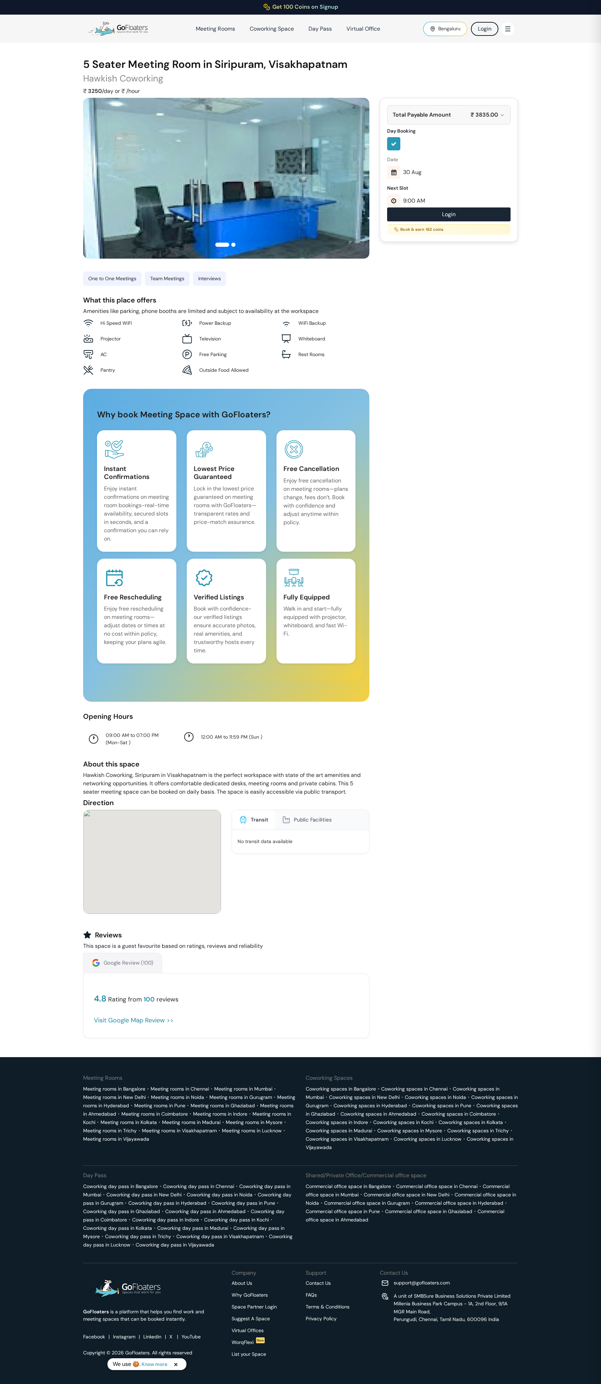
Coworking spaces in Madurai (339, 1130)
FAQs (311, 1295)
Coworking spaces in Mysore (409, 1130)
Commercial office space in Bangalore (348, 1186)
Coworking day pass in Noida (220, 1195)
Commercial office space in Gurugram (367, 1203)
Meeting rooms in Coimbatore (154, 1114)
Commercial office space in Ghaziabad (428, 1211)
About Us (242, 1283)
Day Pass (320, 28)
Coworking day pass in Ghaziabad (121, 1211)
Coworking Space (272, 28)
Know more (154, 1364)
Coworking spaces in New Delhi (364, 1097)
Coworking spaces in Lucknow (428, 1139)
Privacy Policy (321, 1318)
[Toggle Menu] (507, 29)
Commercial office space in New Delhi (406, 1195)
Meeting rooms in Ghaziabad (223, 1105)
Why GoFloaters (250, 1295)
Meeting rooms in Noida (177, 1097)
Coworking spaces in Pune (441, 1105)
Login (484, 28)
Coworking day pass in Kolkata (117, 1228)
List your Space (249, 1354)
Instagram (124, 1337)
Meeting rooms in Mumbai (243, 1089)
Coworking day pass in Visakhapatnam (220, 1236)
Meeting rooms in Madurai (191, 1122)
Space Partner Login (254, 1307)
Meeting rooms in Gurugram (240, 1097)
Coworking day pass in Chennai (198, 1186)
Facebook (94, 1337)
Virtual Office (363, 28)
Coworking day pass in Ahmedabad (205, 1211)
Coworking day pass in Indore (165, 1220)
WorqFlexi (248, 1342)
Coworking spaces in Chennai (414, 1089)
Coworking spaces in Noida (435, 1097)
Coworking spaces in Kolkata (471, 1122)
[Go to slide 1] (222, 245)
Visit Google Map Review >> (134, 1020)
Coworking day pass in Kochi (236, 1220)
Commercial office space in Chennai (437, 1186)
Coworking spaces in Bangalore (341, 1089)
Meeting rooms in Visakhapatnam (179, 1130)
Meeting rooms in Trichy (110, 1130)
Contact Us (318, 1283)
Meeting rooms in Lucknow (252, 1130)
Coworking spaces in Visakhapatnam (347, 1139)
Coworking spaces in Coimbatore (459, 1114)
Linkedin (152, 1337)
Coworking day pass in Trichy (138, 1236)
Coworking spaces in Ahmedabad (378, 1114)
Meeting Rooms (215, 28)
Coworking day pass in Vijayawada (175, 1245)
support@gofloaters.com (422, 1283)
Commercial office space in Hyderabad (459, 1203)
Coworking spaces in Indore (337, 1122)
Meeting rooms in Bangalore (114, 1089)
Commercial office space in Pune (343, 1211)
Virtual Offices (248, 1330)
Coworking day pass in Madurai (192, 1228)
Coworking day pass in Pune (243, 1203)
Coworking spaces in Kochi (403, 1122)
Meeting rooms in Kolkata (129, 1122)
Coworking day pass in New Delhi (144, 1195)
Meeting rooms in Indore (220, 1114)
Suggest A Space (251, 1318)
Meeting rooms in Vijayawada (116, 1139)
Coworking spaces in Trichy (478, 1130)
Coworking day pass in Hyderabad (167, 1203)
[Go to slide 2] (233, 245)
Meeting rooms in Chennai (180, 1089)
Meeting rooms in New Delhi (114, 1097)
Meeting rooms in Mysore (254, 1122)
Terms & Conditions (328, 1307)
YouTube (191, 1337)
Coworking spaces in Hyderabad (370, 1105)
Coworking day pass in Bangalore (120, 1186)
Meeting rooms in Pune (159, 1105)
